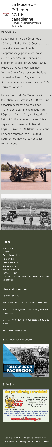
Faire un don (8, 259)
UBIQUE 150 (8, 280)
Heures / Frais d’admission (14, 269)
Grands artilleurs (10, 266)
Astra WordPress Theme (38, 441)
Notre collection (10, 273)
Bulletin (6, 252)
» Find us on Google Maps (14, 330)
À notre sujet (8, 248)
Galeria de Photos (11, 262)
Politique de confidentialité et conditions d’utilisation (26, 276)
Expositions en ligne (11, 255)
